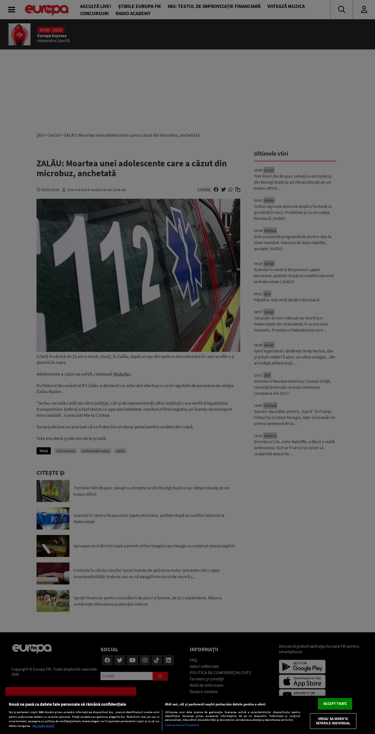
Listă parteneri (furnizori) (182, 725)
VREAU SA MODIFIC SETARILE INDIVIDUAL (333, 720)
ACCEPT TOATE (335, 704)
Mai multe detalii (43, 726)
